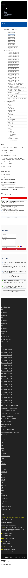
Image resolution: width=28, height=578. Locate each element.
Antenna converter (13, 140)
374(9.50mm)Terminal (14, 81)
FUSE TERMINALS (13, 95)
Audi (10, 103)
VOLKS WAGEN (13, 110)
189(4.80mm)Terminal (14, 71)
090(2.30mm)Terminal (14, 64)
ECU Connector (12, 49)
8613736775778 (5, 561)
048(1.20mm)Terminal (14, 56)
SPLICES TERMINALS (14, 92)
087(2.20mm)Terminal (14, 62)
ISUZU (10, 131)
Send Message (14, 249)
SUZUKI (11, 120)
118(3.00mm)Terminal (14, 67)
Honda (10, 107)
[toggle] (6, 8)
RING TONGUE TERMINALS (16, 84)
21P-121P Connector (13, 47)
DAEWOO (11, 108)
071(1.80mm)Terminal (14, 59)
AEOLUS (11, 111)
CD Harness (11, 135)
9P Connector (12, 43)
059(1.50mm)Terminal (14, 58)
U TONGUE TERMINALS (15, 86)
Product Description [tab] (11, 217)
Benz (10, 104)
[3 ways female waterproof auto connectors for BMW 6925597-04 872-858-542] (14, 202)
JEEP (10, 116)
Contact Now (5, 198)
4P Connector (12, 35)
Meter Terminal (4, 434)
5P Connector (12, 37)
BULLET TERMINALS (14, 89)
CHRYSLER (12, 119)
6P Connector (12, 38)
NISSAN (11, 123)
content (10, 546)
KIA (10, 125)
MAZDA (11, 122)
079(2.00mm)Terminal (14, 61)
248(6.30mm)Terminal (14, 76)
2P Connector (12, 32)
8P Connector (12, 41)
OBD (10, 137)
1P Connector (12, 31)
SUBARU (11, 126)
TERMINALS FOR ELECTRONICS (17, 98)
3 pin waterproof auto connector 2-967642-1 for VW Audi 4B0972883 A (14, 290)
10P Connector (12, 44)
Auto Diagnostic (12, 134)
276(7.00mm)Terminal (14, 77)
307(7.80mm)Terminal (14, 79)
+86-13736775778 (9, 538)
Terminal (7, 50)
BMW (10, 106)
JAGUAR (11, 117)
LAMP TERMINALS (14, 93)
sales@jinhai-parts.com (9, 182)
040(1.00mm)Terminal (14, 55)
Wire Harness (9, 101)
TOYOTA (11, 114)
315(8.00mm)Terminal (14, 80)
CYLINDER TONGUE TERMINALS (17, 87)
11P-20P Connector (13, 46)
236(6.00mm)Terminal (14, 74)
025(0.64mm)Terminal (14, 52)
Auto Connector (9, 29)
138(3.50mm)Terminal (14, 68)
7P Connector (12, 40)
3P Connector (12, 34)
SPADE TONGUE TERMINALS (16, 83)
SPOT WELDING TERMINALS (16, 90)
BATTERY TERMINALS (14, 96)
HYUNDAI (11, 132)
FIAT (10, 113)
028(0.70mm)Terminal (14, 53)
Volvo (10, 129)
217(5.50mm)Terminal (14, 73)
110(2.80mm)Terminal (14, 65)
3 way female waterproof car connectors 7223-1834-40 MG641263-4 (14, 276)
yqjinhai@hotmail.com (9, 179)
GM (10, 128)
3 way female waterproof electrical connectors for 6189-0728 (14, 267)
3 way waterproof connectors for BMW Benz (14, 282)
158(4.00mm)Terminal (14, 70)
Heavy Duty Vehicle (13, 138)
